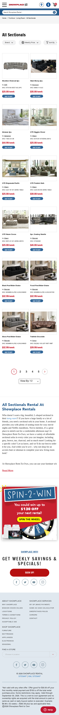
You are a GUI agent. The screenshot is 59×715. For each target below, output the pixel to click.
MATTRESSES (7, 634)
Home (4, 18)
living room (12, 418)
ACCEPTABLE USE (9, 622)
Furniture (12, 18)
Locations (7, 611)
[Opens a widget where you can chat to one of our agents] (48, 710)
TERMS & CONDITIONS (11, 615)
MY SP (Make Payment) (40, 604)
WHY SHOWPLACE (9, 604)
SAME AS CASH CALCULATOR (42, 608)
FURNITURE (6, 630)
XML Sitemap (34, 676)
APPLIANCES (7, 637)
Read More (7, 471)
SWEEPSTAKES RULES (39, 611)
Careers (33, 615)
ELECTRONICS (8, 641)
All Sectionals (31, 18)
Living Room (20, 18)
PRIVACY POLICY (9, 618)
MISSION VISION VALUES (12, 608)
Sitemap (22, 676)
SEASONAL (6, 644)
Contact (33, 618)
